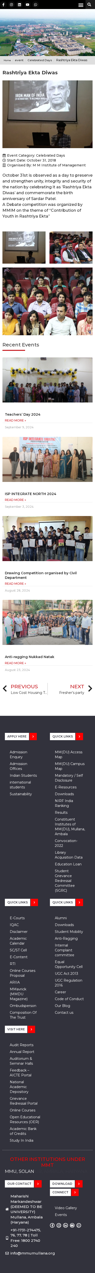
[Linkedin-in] (65, 1225)
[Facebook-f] (3, 4)
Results (61, 812)
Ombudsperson (23, 1006)
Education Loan (68, 864)
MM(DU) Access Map (68, 754)
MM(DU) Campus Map (70, 766)
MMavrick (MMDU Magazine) (19, 994)
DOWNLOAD (62, 1184)
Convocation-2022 (66, 843)
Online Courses (22, 1110)
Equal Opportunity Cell (69, 964)
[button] (81, 5)
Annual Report (22, 1052)
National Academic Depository (19, 1087)
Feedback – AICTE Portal (20, 1072)
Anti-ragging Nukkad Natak (29, 657)
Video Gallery (66, 1208)
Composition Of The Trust (23, 1015)
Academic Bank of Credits (23, 1131)
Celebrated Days (50, 155)
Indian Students (23, 775)
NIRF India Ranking (64, 803)
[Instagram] (11, 4)
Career (60, 992)
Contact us (64, 1012)
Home (7, 60)
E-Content (19, 957)
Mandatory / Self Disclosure (69, 778)
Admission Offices (18, 766)
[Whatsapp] (35, 4)
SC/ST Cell (18, 950)
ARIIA (15, 982)
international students (20, 784)
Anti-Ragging (66, 938)
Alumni (61, 918)
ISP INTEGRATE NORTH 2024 (30, 494)
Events (61, 1215)
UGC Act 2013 (66, 973)
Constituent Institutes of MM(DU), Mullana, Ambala (70, 826)
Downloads (64, 794)
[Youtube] (27, 4)
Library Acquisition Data (69, 855)
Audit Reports (21, 1045)
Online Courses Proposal (22, 973)
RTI (13, 964)
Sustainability (21, 794)
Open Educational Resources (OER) (25, 1119)
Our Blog (62, 1006)
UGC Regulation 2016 (68, 982)
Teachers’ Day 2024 (22, 414)
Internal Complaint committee (64, 950)
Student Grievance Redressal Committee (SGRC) (65, 881)
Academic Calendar (18, 941)
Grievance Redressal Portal (24, 1101)
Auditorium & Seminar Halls (21, 1061)
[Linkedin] (19, 4)
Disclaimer (19, 931)
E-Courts (17, 918)
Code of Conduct (69, 999)
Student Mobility (69, 931)
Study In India (21, 1140)
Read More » (15, 420)
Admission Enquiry (18, 754)
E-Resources (65, 787)
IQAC (14, 925)
